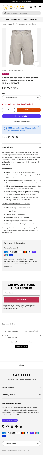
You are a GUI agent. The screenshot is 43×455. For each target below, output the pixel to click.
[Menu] (40, 7)
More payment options (21, 121)
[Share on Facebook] (13, 137)
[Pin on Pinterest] (17, 137)
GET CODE (21, 299)
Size (3, 93)
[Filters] (4, 337)
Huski (4, 70)
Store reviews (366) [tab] (31, 331)
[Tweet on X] (9, 137)
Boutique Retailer (12, 450)
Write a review (21, 346)
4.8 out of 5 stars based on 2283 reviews (21, 379)
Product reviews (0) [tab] (11, 331)
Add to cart (29, 110)
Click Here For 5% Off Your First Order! (21, 19)
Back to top (22, 365)
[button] (35, 7)
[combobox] (21, 13)
